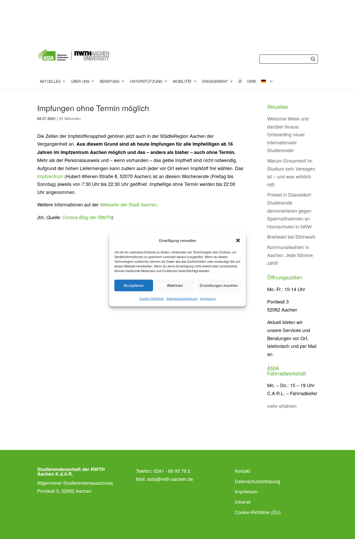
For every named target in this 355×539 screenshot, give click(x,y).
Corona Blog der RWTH (87, 217)
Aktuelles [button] (50, 81)
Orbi (251, 81)
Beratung (110, 81)
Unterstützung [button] (146, 81)
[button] (238, 240)
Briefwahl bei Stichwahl (291, 236)
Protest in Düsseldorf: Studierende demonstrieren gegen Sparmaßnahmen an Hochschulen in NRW (289, 210)
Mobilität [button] (182, 81)
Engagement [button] (215, 81)
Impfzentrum (50, 176)
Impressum (208, 298)
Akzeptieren (133, 285)
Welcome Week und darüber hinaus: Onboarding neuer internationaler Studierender (287, 134)
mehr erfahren (282, 405)
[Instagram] (240, 81)
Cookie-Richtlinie (151, 298)
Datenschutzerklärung (182, 298)
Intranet (243, 501)
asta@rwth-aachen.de (170, 478)
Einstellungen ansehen (219, 285)
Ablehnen (175, 285)
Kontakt (242, 470)
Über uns (80, 81)
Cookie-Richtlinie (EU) (258, 512)
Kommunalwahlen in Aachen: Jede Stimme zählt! (290, 255)
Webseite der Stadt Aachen (128, 204)
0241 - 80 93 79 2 (172, 470)
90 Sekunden (70, 118)
